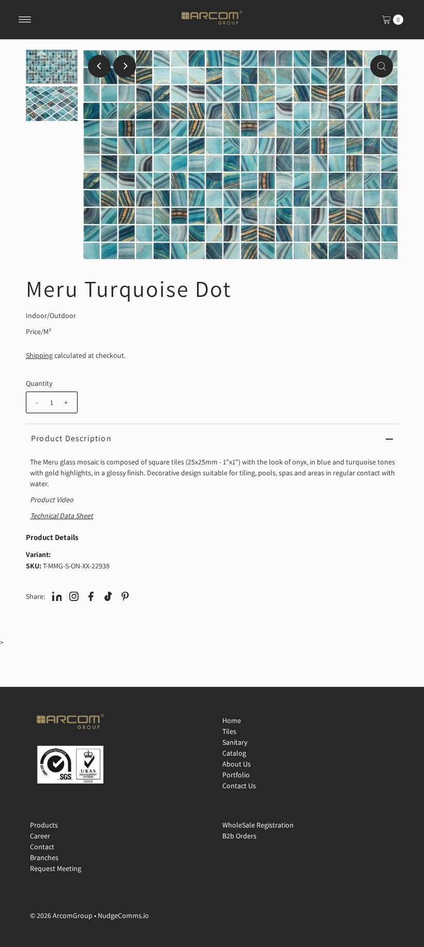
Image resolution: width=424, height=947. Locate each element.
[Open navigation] (25, 20)
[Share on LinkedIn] (57, 596)
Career (40, 835)
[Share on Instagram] (74, 596)
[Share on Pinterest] (125, 596)
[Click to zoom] (381, 66)
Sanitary (234, 742)
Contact (42, 846)
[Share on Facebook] (91, 596)
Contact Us (239, 785)
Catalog (234, 753)
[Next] (124, 66)
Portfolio (236, 774)
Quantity (39, 383)
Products (44, 825)
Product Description (71, 438)
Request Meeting (55, 868)
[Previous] (99, 66)
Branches (44, 857)
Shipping (39, 355)
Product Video (51, 499)
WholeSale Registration (258, 825)
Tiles (229, 731)
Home (231, 720)
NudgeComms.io (123, 915)
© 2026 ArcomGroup (61, 915)
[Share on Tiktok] (108, 596)
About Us (236, 764)
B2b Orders (239, 835)
